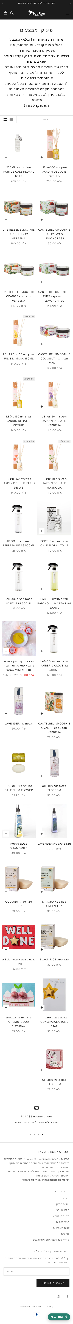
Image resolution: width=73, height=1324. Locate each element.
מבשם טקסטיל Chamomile (18, 846)
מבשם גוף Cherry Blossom (54, 788)
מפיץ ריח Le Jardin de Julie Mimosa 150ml (18, 356)
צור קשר (65, 1233)
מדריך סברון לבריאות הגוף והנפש (51, 1239)
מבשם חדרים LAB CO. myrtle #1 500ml (19, 601)
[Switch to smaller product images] (5, 119)
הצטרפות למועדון (53, 1283)
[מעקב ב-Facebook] (67, 1296)
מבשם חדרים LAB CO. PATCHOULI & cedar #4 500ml (54, 603)
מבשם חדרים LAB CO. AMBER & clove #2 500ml (54, 666)
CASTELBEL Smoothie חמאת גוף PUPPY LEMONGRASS (54, 296)
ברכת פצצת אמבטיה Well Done (18, 961)
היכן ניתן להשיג (61, 1216)
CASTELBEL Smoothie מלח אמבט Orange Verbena (54, 728)
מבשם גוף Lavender (19, 723)
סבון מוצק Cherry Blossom (54, 1082)
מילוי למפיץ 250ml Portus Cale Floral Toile (18, 172)
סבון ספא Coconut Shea (18, 904)
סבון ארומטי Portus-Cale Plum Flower (18, 788)
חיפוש (66, 1198)
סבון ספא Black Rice (54, 959)
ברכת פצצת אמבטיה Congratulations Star (54, 1022)
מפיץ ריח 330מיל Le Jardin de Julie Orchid (54, 172)
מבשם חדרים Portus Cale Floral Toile (54, 543)
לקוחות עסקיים (61, 1227)
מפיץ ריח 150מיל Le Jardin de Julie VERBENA (54, 421)
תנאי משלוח (62, 1222)
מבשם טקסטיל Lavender (54, 843)
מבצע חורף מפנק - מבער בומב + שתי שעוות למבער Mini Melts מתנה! (18, 666)
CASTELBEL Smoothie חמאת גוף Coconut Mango (54, 359)
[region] (36, 1117)
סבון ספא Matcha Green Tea (54, 904)
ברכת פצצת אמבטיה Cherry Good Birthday (18, 1022)
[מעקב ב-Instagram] (58, 1296)
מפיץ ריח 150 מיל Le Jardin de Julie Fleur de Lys (18, 483)
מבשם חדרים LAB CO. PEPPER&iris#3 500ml (19, 543)
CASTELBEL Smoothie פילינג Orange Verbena (19, 234)
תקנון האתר (63, 1210)
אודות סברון (62, 1204)
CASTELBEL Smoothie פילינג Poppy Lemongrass (54, 234)
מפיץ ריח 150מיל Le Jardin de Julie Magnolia (54, 483)
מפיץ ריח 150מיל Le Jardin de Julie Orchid (18, 421)
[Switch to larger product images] (11, 119)
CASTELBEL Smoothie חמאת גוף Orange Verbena (19, 296)
